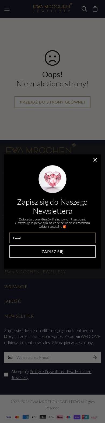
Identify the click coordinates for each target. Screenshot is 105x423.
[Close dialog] (95, 160)
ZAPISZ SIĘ (52, 251)
